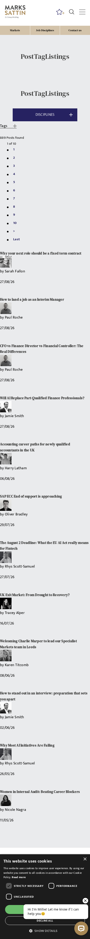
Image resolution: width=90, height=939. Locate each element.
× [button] (85, 859)
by (2, 271)
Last (16, 239)
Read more (19, 877)
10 (15, 223)
